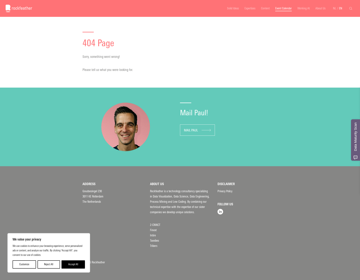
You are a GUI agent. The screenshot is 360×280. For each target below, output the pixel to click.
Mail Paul (191, 130)
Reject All (48, 264)
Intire (153, 235)
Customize (24, 264)
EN (340, 8)
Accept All (73, 264)
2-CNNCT (155, 225)
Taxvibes (154, 240)
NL (334, 8)
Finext (153, 230)
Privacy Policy (225, 191)
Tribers (153, 246)
